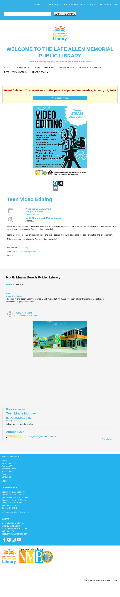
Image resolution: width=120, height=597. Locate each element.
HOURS (38, 4)
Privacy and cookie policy (47, 588)
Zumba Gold (15, 432)
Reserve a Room (9, 469)
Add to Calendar (32, 215)
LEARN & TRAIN (39, 72)
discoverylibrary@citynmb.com (15, 534)
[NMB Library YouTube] (19, 539)
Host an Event (7, 472)
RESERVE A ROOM (67, 4)
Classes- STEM (35, 251)
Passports (6, 474)
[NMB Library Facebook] (4, 539)
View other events (60, 98)
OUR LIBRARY (21, 67)
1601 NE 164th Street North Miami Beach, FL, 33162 (26, 314)
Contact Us (6, 477)
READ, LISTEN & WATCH (15, 72)
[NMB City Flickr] (9, 539)
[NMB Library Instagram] (13, 539)
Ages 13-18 (22, 248)
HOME (7, 67)
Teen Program (24, 251)
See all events (108, 439)
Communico (79, 588)
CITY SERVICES (65, 67)
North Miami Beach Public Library (43, 218)
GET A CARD (50, 4)
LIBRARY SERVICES (43, 67)
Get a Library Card (9, 463)
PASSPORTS (86, 4)
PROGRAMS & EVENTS (89, 67)
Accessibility (66, 588)
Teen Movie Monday (21, 413)
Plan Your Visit (8, 466)
